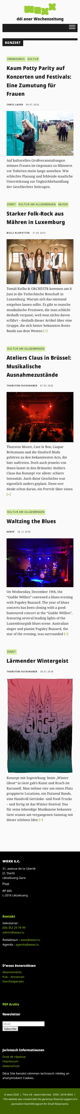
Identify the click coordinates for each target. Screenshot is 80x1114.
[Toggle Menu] (72, 27)
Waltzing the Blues (31, 521)
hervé (11, 531)
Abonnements (12, 972)
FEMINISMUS (16, 59)
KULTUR (33, 59)
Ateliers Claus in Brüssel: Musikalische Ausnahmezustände (39, 366)
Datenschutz (11, 1066)
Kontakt (8, 916)
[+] (45, 331)
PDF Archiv (10, 1004)
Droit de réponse (14, 1057)
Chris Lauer (15, 104)
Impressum (10, 1061)
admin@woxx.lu (13, 932)
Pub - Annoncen (13, 977)
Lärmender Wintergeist (38, 660)
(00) (13, 928)
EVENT (11, 204)
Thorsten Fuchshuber (22, 385)
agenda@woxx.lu (27, 944)
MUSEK (63, 204)
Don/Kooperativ (13, 981)
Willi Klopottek (18, 232)
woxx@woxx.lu (30, 940)
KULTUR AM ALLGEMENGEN (37, 204)
